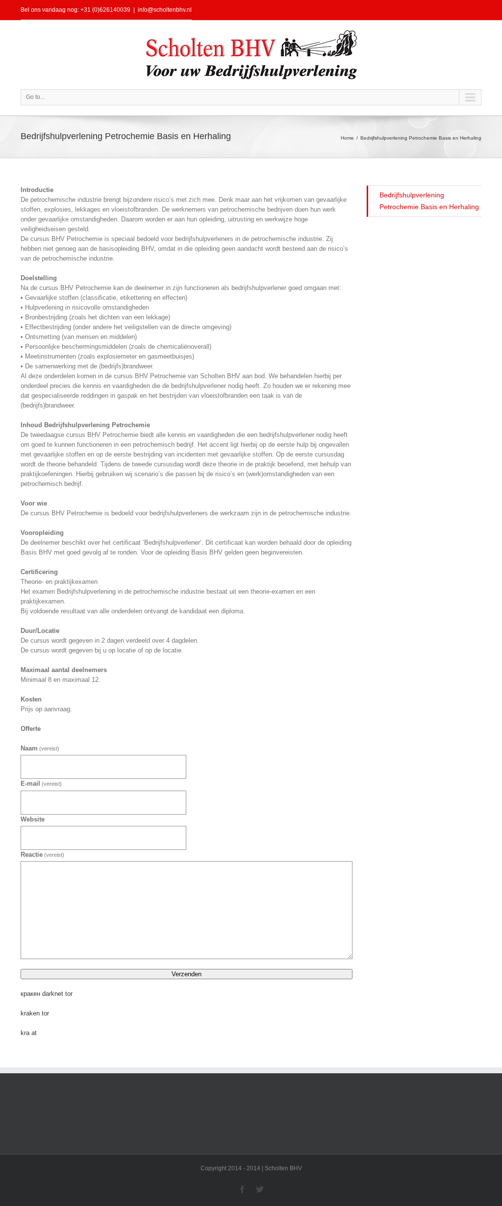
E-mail (41, 783)
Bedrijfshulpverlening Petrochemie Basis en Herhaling (429, 201)
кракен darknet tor (47, 993)
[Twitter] (260, 1189)
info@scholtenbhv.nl (165, 9)
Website (33, 819)
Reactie (42, 854)
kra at (29, 1033)
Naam (40, 748)
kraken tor (35, 1013)
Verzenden (186, 974)
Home (347, 138)
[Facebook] (242, 1189)
